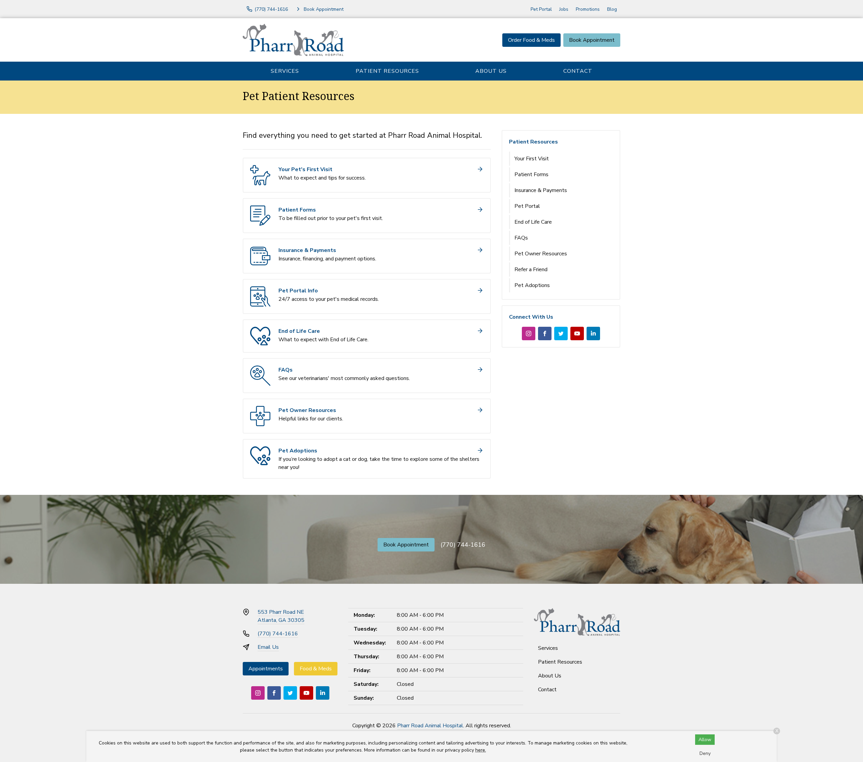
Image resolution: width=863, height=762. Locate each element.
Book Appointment (592, 40)
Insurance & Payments (540, 190)
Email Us (268, 647)
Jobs (563, 9)
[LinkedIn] (593, 333)
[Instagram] (528, 333)
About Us (491, 71)
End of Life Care (533, 222)
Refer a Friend (530, 269)
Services (285, 71)
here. (480, 750)
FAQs (521, 238)
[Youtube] (577, 333)
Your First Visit (531, 158)
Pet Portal (541, 9)
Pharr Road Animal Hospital (430, 725)
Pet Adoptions (532, 285)
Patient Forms (531, 174)
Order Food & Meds (531, 40)
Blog (612, 9)
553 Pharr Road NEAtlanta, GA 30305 (281, 616)
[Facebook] (545, 333)
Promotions (588, 9)
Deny (705, 753)
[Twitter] (561, 333)
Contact (577, 71)
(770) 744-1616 (463, 545)
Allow (704, 739)
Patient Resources (387, 71)
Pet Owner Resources (540, 253)
